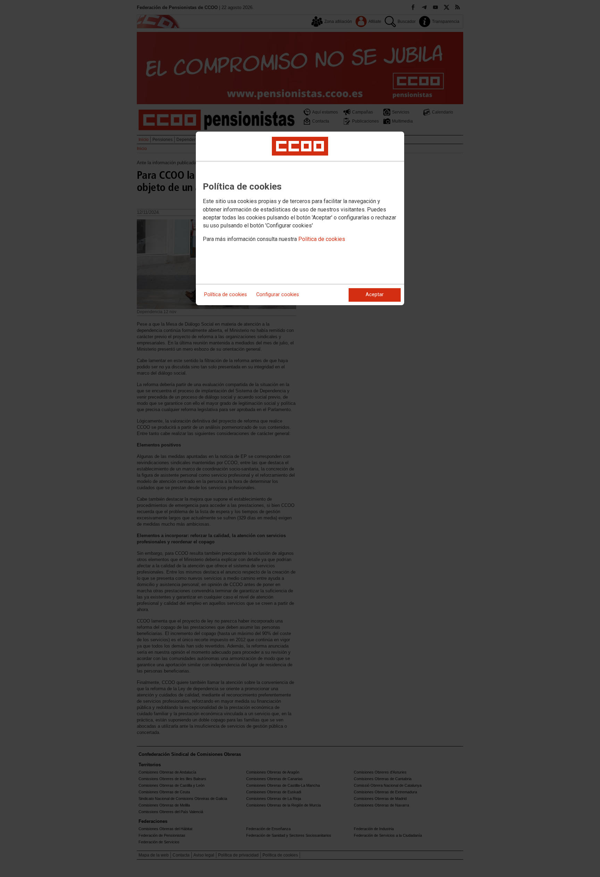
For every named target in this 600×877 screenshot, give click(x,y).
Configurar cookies (277, 295)
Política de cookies (321, 239)
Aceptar (375, 295)
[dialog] (300, 218)
